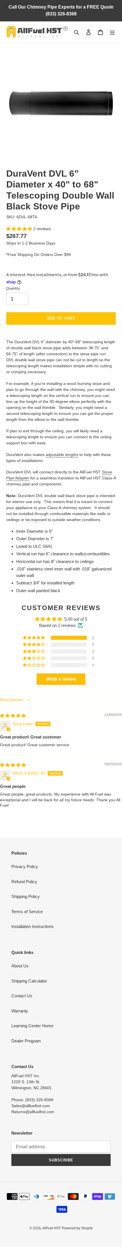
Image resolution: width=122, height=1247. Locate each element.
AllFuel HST (51, 1228)
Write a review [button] (61, 679)
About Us (20, 965)
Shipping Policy (25, 896)
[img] (13, 715)
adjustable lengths (62, 454)
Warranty (19, 1010)
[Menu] (112, 32)
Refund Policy (24, 881)
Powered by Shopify (77, 1228)
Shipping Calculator (29, 980)
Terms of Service (27, 911)
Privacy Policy (24, 866)
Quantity (13, 288)
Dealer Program (26, 1040)
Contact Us (21, 995)
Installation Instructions (32, 926)
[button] (19, 228)
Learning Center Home (32, 1025)
